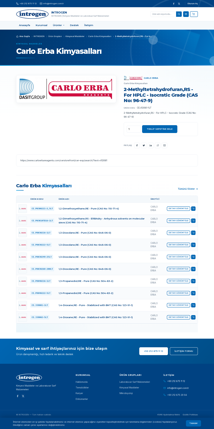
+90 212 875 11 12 (28, 3)
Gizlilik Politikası (190, 414)
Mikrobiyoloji (126, 393)
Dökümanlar (82, 399)
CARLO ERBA (151, 78)
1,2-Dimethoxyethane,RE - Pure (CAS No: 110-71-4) (89, 208)
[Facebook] (173, 3)
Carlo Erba (44, 185)
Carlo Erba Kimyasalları (136, 83)
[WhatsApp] (157, 145)
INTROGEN (59, 12)
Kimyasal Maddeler (29, 44)
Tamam (193, 423)
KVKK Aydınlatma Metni (168, 414)
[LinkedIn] (151, 145)
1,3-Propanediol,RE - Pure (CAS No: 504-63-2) (86, 281)
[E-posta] (164, 145)
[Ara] (179, 14)
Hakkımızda (82, 382)
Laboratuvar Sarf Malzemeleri (135, 382)
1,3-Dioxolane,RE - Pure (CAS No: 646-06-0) (85, 232)
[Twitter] (144, 145)
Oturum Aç (192, 3)
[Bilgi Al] (186, 14)
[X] (179, 3)
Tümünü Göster (186, 188)
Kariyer (79, 393)
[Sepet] (194, 14)
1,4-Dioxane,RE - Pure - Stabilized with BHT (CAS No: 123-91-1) (96, 305)
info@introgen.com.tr (53, 3)
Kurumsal (83, 375)
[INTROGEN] (32, 14)
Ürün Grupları (130, 375)
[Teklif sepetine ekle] (193, 208)
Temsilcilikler (82, 387)
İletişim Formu (184, 351)
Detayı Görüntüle (178, 208)
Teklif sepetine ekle (159, 129)
